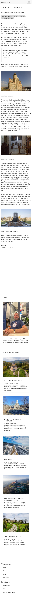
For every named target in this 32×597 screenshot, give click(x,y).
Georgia (16, 12)
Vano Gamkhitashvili (7, 18)
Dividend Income (7, 589)
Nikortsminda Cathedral (15, 381)
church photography (11, 64)
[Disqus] (16, 271)
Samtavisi (22, 16)
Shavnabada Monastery (14, 498)
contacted (4, 45)
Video (4, 574)
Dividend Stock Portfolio (9, 592)
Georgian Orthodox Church (10, 16)
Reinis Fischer (6, 2)
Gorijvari (8, 459)
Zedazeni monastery (13, 537)
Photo (4, 571)
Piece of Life (6, 577)
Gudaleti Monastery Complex (13, 420)
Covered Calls (6, 585)
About (4, 567)
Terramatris (7, 342)
